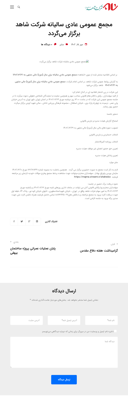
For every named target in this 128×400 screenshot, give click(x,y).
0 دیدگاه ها (46, 44)
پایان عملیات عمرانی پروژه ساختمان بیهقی (33, 247)
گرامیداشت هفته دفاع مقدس (99, 248)
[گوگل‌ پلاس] (29, 222)
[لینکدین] (37, 222)
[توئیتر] (22, 222)
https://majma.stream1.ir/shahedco (92, 177)
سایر (62, 44)
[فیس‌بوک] (14, 222)
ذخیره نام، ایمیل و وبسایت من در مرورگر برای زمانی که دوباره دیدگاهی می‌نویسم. (78, 331)
